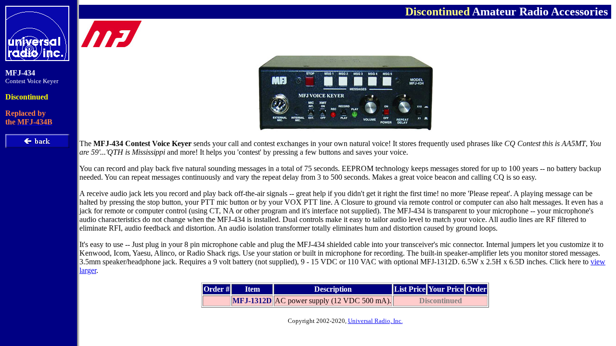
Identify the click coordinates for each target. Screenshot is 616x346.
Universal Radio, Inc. (375, 320)
